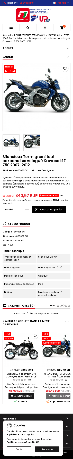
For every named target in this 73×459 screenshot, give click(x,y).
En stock (7, 240)
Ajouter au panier (49, 209)
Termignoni (18, 231)
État (5, 245)
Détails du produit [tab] (16, 224)
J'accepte (47, 449)
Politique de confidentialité (23, 442)
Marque (36, 170)
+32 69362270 (26, 2)
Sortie (19, 449)
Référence (8, 170)
